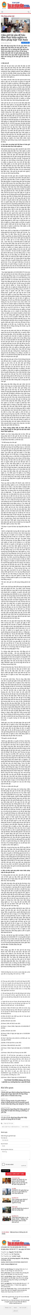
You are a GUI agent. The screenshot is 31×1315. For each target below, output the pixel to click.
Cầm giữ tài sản (8, 1123)
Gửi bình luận (5, 1170)
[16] (2, 1077)
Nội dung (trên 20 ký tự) (7, 1149)
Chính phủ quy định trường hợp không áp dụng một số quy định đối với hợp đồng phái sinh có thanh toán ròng (15, 1093)
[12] (2, 1048)
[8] (1, 1033)
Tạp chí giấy (22, 1307)
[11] (2, 1045)
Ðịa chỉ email (4, 1143)
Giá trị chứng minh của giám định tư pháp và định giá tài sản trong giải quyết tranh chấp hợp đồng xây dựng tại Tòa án (15, 1102)
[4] (1, 1020)
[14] (2, 1055)
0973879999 (16, 1262)
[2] (14, 71)
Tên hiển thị (4, 1138)
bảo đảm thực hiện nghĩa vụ (11, 1127)
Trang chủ (8, 1307)
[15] (2, 1065)
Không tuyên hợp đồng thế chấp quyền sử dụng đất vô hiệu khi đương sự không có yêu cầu (15, 1110)
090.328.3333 (19, 1274)
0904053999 (6, 1286)
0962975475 (24, 1262)
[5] (1, 1023)
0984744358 (9, 1262)
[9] (1, 1038)
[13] (2, 1052)
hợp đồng (25, 1127)
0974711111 (19, 1292)
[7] (1, 1030)
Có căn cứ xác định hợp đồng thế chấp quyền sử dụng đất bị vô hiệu (14, 1118)
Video (15, 1307)
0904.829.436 (18, 1271)
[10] (2, 1042)
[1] (3, 69)
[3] (27, 71)
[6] (1, 1026)
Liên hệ (15, 1311)
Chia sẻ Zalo (25, 42)
